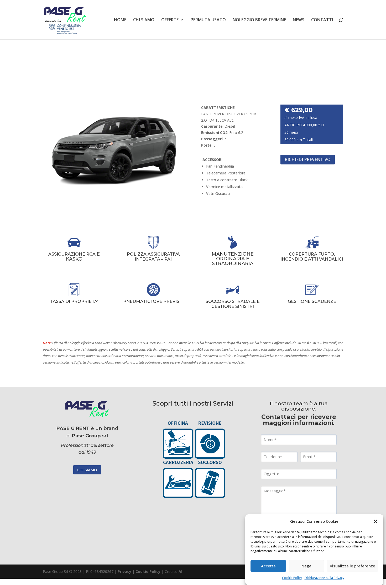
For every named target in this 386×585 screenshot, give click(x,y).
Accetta (268, 566)
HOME (120, 20)
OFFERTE (170, 20)
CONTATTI (322, 20)
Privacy (124, 571)
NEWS (298, 20)
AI (180, 571)
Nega (306, 566)
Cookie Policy (292, 578)
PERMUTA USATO (208, 20)
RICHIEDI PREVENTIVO (308, 159)
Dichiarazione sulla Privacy (324, 578)
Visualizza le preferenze (352, 566)
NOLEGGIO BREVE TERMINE (259, 20)
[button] (375, 521)
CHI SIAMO (143, 20)
